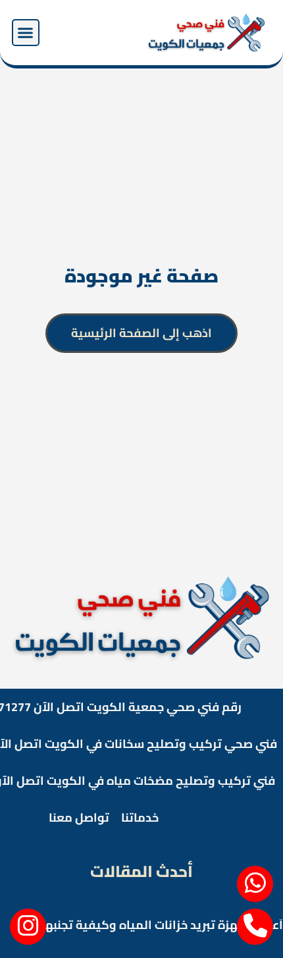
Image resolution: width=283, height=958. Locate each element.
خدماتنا (140, 817)
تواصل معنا (79, 817)
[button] (25, 33)
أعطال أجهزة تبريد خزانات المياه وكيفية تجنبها (162, 925)
